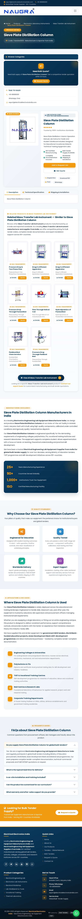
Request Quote (42, 81)
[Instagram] (27, 864)
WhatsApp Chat (14, 98)
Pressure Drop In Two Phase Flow (16, 268)
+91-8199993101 (14, 95)
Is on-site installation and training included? (26, 777)
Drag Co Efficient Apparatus (39, 268)
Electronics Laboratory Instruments (37, 23)
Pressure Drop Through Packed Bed (17, 311)
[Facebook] (6, 864)
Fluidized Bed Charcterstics (15, 353)
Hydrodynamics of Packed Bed (63, 311)
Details (14, 278)
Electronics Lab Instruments (16, 882)
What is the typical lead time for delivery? (24, 770)
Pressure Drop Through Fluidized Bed (39, 354)
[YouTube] (22, 864)
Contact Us (48, 861)
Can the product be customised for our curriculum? (29, 785)
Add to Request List (60, 165)
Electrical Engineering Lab (15, 878)
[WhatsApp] (32, 864)
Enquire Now (51, 178)
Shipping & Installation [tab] (60, 192)
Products (17, 23)
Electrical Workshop (13, 885)
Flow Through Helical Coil (40, 311)
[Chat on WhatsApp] (76, 913)
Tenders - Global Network (54, 850)
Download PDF (65, 178)
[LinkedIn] (16, 864)
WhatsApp (58, 182)
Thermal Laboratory (13, 896)
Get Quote (60, 171)
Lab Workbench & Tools (15, 889)
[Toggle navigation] (75, 11)
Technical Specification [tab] (34, 192)
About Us (47, 843)
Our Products (49, 847)
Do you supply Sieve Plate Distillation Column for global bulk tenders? (36, 745)
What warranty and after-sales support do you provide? (31, 792)
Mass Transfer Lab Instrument (64, 23)
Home (8, 23)
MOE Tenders (49, 854)
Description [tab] (13, 192)
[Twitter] (11, 864)
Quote (22, 278)
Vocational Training (13, 892)
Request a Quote (68, 812)
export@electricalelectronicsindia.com (19, 2)
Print (48, 182)
